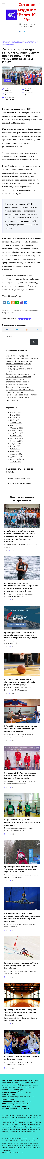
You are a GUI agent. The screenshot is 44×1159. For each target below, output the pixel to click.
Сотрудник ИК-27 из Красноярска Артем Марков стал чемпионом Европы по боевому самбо (20, 775)
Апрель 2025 (16, 454)
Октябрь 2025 (16, 438)
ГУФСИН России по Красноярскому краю (20, 310)
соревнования (9, 313)
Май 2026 (14, 420)
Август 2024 (15, 462)
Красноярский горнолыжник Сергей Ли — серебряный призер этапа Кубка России (21, 965)
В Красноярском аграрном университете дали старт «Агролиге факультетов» (22, 822)
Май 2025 (14, 451)
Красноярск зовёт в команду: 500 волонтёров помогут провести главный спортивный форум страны (21, 635)
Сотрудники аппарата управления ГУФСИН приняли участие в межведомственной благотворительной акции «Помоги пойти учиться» (21, 379)
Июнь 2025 (15, 449)
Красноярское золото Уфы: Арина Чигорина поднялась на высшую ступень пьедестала (20, 869)
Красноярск (7, 129)
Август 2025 (15, 444)
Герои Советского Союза (19, 479)
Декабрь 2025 (16, 433)
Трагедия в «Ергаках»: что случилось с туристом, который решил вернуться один (20, 389)
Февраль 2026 (16, 428)
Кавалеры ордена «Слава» (19, 483)
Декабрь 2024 (16, 457)
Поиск (9, 337)
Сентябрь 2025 (16, 441)
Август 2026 (15, 412)
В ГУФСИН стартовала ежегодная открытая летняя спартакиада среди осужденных (20, 728)
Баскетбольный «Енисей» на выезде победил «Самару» (21, 1058)
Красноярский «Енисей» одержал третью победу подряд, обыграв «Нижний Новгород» (20, 1012)
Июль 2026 (15, 415)
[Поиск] (34, 342)
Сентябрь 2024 (17, 459)
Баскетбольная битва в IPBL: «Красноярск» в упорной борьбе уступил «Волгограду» (19, 682)
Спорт (7, 80)
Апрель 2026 (16, 423)
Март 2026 (14, 425)
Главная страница (9, 41)
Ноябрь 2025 (16, 436)
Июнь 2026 (15, 418)
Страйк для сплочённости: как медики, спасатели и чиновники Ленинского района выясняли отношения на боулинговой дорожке (19, 536)
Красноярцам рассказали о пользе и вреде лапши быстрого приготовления (21, 397)
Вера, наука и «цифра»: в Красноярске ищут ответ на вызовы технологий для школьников (22, 358)
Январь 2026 (16, 431)
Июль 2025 (15, 446)
